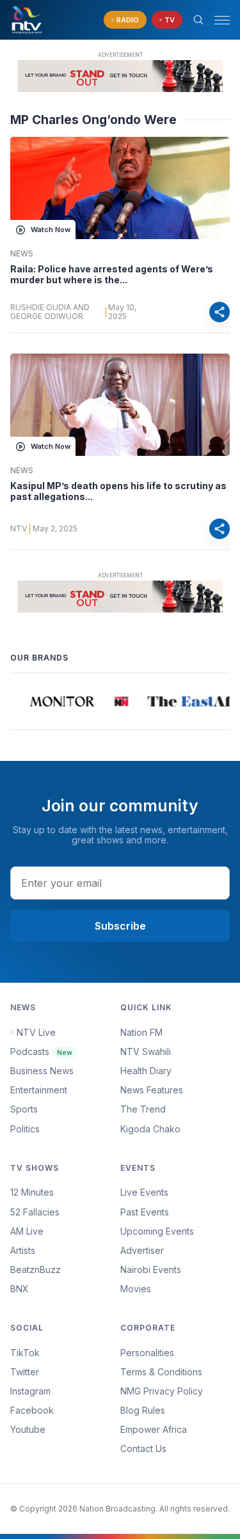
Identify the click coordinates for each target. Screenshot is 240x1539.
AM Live (27, 1231)
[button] (217, 20)
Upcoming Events (157, 1231)
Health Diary (146, 1070)
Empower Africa (153, 1429)
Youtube (27, 1429)
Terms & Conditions (161, 1371)
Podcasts (41, 1051)
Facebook (32, 1410)
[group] (58, 701)
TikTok (25, 1352)
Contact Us (143, 1448)
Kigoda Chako (150, 1128)
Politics (25, 1128)
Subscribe (120, 925)
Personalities (147, 1352)
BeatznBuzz (35, 1269)
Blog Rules (142, 1410)
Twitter (24, 1371)
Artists (22, 1250)
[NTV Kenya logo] (26, 20)
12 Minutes (32, 1192)
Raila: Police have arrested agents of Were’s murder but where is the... (111, 274)
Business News (42, 1070)
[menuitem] (175, 1270)
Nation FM (141, 1032)
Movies (135, 1288)
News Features (151, 1089)
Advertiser (142, 1250)
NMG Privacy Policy (161, 1391)
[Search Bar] (198, 20)
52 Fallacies (35, 1212)
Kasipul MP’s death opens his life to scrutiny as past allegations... (118, 491)
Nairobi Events (150, 1269)
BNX (19, 1288)
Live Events (144, 1192)
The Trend (143, 1109)
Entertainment (38, 1089)
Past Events (144, 1212)
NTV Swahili (145, 1051)
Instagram (30, 1391)
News (21, 253)
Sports (24, 1109)
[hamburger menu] (222, 20)
